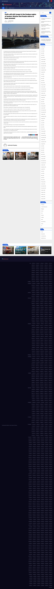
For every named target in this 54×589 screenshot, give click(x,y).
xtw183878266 (46, 510)
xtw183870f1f (50, 444)
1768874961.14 (41, 378)
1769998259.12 (46, 393)
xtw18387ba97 (42, 541)
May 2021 (42, 175)
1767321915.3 (46, 358)
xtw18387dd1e (38, 563)
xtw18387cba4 (42, 550)
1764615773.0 (46, 323)
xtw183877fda (34, 510)
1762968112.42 (41, 303)
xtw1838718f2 (50, 448)
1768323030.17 (46, 371)
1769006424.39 (41, 380)
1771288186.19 (33, 411)
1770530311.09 (33, 400)
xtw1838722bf (46, 453)
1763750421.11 (50, 312)
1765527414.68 (38, 336)
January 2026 (43, 61)
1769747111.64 (46, 389)
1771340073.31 (42, 411)
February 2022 (43, 156)
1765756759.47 (50, 338)
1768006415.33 (37, 367)
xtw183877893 (34, 506)
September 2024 (43, 95)
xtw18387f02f (30, 576)
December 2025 (43, 63)
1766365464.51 (33, 347)
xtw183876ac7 (46, 495)
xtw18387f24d (46, 576)
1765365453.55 (33, 334)
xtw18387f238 (42, 576)
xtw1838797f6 (42, 523)
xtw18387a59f (34, 530)
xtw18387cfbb (30, 554)
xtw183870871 (34, 442)
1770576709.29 (38, 400)
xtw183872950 (42, 457)
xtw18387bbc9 (50, 541)
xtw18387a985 (50, 532)
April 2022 (42, 152)
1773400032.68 (41, 433)
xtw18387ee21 (38, 574)
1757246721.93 (33, 263)
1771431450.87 (41, 413)
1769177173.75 (46, 382)
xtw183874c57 (38, 479)
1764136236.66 (41, 318)
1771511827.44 (37, 415)
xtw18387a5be (38, 530)
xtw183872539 (42, 455)
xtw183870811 (30, 442)
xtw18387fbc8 (50, 583)
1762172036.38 (33, 294)
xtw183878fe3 (46, 519)
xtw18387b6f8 (46, 539)
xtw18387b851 (30, 541)
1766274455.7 (46, 345)
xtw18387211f (30, 453)
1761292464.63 (33, 283)
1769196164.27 (50, 382)
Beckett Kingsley (13, 145)
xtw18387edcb (34, 574)
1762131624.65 (50, 292)
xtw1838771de (38, 501)
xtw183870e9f (46, 444)
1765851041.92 (46, 340)
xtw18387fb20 (38, 583)
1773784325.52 (33, 435)
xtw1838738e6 (42, 466)
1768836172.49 (37, 378)
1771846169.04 (37, 420)
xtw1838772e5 (50, 501)
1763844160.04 (46, 314)
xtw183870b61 (34, 444)
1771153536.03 (37, 409)
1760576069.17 (46, 274)
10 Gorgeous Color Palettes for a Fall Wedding (7, 250)
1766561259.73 (41, 349)
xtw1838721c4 (34, 453)
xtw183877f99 (50, 508)
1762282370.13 (50, 294)
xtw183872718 (30, 457)
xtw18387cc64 (30, 552)
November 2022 (43, 137)
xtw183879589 (38, 523)
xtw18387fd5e (42, 585)
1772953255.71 (46, 431)
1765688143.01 (41, 338)
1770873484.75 (50, 404)
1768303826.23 (41, 371)
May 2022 (42, 150)
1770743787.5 (46, 402)
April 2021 (42, 177)
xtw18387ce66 (42, 552)
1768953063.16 (33, 380)
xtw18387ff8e (50, 587)
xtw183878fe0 (42, 519)
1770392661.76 (33, 398)
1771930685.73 (50, 420)
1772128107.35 (46, 424)
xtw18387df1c (34, 565)
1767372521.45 (33, 360)
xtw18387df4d (38, 565)
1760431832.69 (41, 272)
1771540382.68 (42, 415)
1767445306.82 (41, 360)
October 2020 (43, 190)
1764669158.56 (33, 325)
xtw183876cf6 (46, 497)
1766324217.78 (50, 345)
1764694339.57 (37, 325)
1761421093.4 (50, 283)
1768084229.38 (50, 367)
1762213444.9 (41, 294)
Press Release (43, 221)
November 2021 (43, 162)
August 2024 (43, 97)
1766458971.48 (50, 347)
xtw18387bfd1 (50, 543)
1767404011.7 (37, 360)
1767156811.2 (42, 356)
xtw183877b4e (34, 508)
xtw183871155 (50, 446)
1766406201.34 (41, 347)
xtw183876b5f (30, 497)
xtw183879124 (38, 521)
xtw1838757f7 (38, 486)
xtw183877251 (42, 501)
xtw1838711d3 (34, 448)
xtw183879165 (42, 521)
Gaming (42, 215)
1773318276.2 (37, 433)
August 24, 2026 (44, 251)
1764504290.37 (29, 323)
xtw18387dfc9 (42, 565)
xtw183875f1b (34, 490)
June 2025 (42, 76)
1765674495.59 (37, 338)
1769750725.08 (50, 389)
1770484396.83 (46, 398)
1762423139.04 (50, 296)
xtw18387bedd (38, 543)
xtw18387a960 (46, 532)
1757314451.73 (37, 263)
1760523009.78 (37, 274)
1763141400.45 (46, 305)
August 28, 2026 (19, 251)
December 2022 (43, 135)
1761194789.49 (41, 281)
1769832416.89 (41, 391)
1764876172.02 (46, 327)
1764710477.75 (41, 325)
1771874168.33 (41, 420)
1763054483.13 (33, 305)
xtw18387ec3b (42, 572)
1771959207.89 (37, 422)
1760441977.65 (46, 272)
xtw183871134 (46, 446)
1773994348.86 (42, 435)
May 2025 (42, 78)
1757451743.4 (50, 263)
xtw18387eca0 (50, 572)
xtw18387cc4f (50, 550)
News (5, 12)
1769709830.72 (42, 389)
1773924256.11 (37, 435)
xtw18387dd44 (42, 563)
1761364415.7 (42, 283)
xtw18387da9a (30, 561)
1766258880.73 (42, 345)
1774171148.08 (50, 435)
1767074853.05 (29, 356)
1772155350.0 (50, 424)
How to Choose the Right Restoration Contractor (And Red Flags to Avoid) (46, 25)
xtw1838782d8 (50, 510)
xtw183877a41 (42, 506)
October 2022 (43, 139)
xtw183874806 (46, 475)
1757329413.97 (42, 263)
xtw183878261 (42, 510)
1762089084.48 (42, 292)
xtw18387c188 (42, 545)
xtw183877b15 (30, 508)
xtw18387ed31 (30, 574)
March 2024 (43, 103)
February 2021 (43, 181)
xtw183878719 (46, 512)
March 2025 (43, 82)
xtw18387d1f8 (50, 554)
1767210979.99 (50, 356)
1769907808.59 (50, 391)
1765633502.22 (33, 338)
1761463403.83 (37, 285)
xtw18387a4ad (50, 528)
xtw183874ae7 (34, 479)
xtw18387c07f (30, 545)
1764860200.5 (41, 327)
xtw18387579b (34, 486)
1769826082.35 (37, 391)
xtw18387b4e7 (34, 539)
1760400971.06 (37, 272)
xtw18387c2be (50, 545)
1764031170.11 (46, 316)
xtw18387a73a (50, 530)
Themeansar (15, 425)
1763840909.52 (41, 314)
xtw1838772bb (46, 501)
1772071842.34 (33, 424)
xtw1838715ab (46, 448)
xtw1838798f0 (50, 523)
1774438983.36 (34, 437)
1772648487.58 (37, 431)
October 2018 (43, 192)
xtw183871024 (34, 446)
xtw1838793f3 (30, 523)
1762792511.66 (37, 301)
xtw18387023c (50, 437)
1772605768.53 (33, 431)
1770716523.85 (38, 402)
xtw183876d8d (50, 497)
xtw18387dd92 (46, 563)
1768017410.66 (41, 367)
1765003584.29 (42, 329)
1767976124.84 (33, 367)
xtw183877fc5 (30, 510)
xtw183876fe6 (46, 499)
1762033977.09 (33, 292)
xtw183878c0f (34, 517)
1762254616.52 (46, 294)
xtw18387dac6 (34, 561)
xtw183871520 (42, 448)
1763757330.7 (33, 314)
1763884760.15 (50, 314)
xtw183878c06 (30, 517)
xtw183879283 (46, 521)
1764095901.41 (33, 318)
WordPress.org (43, 238)
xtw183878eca (30, 519)
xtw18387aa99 (30, 534)
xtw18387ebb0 (34, 572)
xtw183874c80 (42, 479)
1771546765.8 (46, 415)
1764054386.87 (50, 316)
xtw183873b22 (46, 468)
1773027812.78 (50, 431)
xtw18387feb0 (50, 585)
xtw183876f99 (42, 499)
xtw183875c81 (46, 488)
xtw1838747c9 (42, 475)
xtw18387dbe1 (30, 563)
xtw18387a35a (30, 528)
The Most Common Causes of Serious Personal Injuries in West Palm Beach (46, 32)
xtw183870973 (38, 442)
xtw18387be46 (34, 543)
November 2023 (43, 112)
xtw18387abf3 (38, 534)
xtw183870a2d (46, 442)
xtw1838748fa (38, 477)
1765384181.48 (37, 334)
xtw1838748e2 (34, 477)
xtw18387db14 (38, 561)
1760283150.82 (42, 270)
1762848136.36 (46, 301)
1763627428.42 (33, 312)
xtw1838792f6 (50, 521)
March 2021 (43, 179)
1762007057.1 (29, 292)
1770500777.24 (50, 398)
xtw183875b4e (34, 488)
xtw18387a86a (34, 532)
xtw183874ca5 (46, 479)
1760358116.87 (50, 270)
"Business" (42, 204)
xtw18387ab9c (34, 534)
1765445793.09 (46, 334)
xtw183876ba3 (34, 497)
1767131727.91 (38, 356)
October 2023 (43, 114)
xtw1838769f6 (42, 495)
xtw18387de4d (30, 565)
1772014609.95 (50, 422)
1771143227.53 (33, 409)
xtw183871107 (42, 446)
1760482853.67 (50, 272)
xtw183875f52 (38, 490)
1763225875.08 (37, 307)
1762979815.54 (46, 303)
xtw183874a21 (50, 477)
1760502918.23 (33, 274)
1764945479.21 (33, 329)
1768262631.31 (37, 371)
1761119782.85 (33, 281)
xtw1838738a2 (38, 466)
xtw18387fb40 (42, 583)
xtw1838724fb (38, 455)
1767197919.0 (46, 356)
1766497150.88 (33, 349)
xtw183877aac (50, 506)
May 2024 (42, 101)
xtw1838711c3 (30, 448)
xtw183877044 (50, 499)
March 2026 (43, 57)
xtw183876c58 (38, 497)
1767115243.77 (34, 356)
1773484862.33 (46, 433)
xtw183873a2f (42, 468)
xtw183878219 (38, 510)
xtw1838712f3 (38, 448)
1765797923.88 (38, 340)
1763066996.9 (37, 305)
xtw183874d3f (50, 479)
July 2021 (42, 171)
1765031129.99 (46, 329)
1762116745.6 (46, 292)
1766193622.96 (33, 345)
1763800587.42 (37, 314)
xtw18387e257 (50, 565)
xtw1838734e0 (30, 464)
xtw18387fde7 (46, 585)
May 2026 (42, 53)
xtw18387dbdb (50, 561)
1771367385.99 (50, 411)
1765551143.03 (42, 336)
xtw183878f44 (38, 519)
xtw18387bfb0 (46, 543)
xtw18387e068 (46, 565)
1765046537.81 (50, 329)
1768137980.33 (37, 369)
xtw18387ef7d (46, 574)
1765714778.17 (46, 338)
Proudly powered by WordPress (5, 425)
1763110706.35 (41, 305)
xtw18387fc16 (34, 585)
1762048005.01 (38, 292)
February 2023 (43, 131)
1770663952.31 (50, 400)
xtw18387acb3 (42, 534)
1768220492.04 (50, 369)
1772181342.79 (33, 426)
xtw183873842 (34, 466)
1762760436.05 (33, 301)
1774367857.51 (30, 437)
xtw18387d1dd (46, 554)
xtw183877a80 (46, 506)
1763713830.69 (46, 312)
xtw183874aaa (30, 479)
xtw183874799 (38, 475)
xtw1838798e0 (46, 523)
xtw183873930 (46, 466)
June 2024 (42, 99)
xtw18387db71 (46, 561)
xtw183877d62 (42, 508)
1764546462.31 (38, 323)
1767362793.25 (50, 358)
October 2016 (43, 196)
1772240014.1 (46, 426)
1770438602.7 (41, 398)
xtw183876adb (50, 495)
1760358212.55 (33, 272)
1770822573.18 (37, 404)
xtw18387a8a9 (38, 532)
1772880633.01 (41, 431)
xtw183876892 (34, 495)
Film (41, 213)
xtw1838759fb (46, 486)
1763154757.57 (50, 305)
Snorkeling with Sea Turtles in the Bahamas (20, 250)
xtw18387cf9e (50, 552)
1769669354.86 (33, 389)
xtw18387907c (50, 519)
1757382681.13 (46, 263)
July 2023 (42, 120)
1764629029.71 (50, 323)
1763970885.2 (37, 316)
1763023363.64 (50, 303)
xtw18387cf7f (46, 552)
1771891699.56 (46, 420)
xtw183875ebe (30, 490)
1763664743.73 (37, 312)
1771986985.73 (41, 422)
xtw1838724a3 (34, 455)
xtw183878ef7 (34, 519)
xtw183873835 (30, 466)
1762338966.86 (37, 296)
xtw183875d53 (50, 488)
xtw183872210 (38, 453)
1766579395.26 (46, 349)
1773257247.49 (33, 433)
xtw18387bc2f (30, 543)
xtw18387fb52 (46, 583)
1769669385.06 (37, 389)
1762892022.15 (33, 303)
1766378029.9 (37, 347)
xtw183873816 (50, 464)
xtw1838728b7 (34, 457)
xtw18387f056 (34, 576)
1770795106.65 (33, 404)
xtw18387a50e (30, 530)
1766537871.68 (37, 349)
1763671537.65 (42, 312)
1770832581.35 (41, 404)
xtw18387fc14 (30, 585)
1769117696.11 (37, 382)
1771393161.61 (33, 413)
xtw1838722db (50, 453)
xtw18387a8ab (42, 532)
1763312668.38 (50, 307)
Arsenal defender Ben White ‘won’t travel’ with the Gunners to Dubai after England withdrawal (29, 137)
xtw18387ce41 (38, 552)
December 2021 (43, 160)
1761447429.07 (33, 285)
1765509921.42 (33, 336)
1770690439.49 (33, 402)
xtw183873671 (42, 464)
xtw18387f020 (50, 574)
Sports (42, 223)
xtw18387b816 (50, 539)
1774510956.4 (38, 437)
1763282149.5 (46, 307)
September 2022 (43, 141)
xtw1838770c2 (30, 501)
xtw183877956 (38, 506)
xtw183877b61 (38, 508)
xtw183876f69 (34, 499)
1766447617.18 (46, 347)
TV (41, 225)
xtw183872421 (30, 455)
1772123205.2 (42, 424)
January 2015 (43, 198)
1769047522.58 (50, 380)
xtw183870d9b (42, 444)
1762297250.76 (33, 296)
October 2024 (43, 93)
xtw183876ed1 (30, 499)
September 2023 (43, 116)
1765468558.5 (50, 334)
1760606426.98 (50, 274)
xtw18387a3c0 (34, 528)
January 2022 (43, 158)
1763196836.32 (33, 307)
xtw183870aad (30, 444)
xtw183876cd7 (42, 497)
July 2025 (42, 74)
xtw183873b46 (50, 468)
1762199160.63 (37, 294)
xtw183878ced (38, 517)
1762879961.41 (50, 301)
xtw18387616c (46, 490)
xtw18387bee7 (42, 543)
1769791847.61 (33, 391)
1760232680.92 (33, 270)
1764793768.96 (33, 327)
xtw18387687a (30, 495)
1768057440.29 (46, 367)
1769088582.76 (33, 382)
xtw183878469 (34, 512)
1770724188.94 (42, 402)
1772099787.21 (38, 424)
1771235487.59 (46, 409)
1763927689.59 (33, 316)
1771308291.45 (37, 411)
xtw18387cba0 (38, 550)
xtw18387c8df (30, 550)
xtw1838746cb (30, 475)
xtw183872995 (46, 457)
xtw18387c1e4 (46, 545)
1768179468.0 (46, 369)
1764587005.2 (42, 323)
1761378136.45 (46, 283)
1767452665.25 (46, 360)
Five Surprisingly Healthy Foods (45, 40)
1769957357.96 (37, 393)
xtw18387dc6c (34, 563)
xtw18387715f (34, 501)
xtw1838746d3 (34, 475)
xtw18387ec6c (46, 572)
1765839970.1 (42, 340)
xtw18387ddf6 (50, 563)
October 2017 (43, 194)
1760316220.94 (46, 270)
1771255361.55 (50, 409)
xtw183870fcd (30, 446)
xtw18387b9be (38, 541)
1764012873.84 (42, 316)
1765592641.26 (46, 336)
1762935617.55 (37, 303)
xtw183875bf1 (42, 488)
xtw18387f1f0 (38, 576)
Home (30, 263)
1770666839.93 (29, 402)
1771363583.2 (46, 411)
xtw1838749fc (46, 477)
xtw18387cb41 (34, 550)
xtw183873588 (34, 464)
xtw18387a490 (42, 528)
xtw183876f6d (38, 499)
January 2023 (43, 133)
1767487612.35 (50, 360)
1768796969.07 (33, 378)
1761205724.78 (46, 281)
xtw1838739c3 (30, 468)
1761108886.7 (29, 281)
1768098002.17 (33, 369)
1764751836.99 (46, 325)
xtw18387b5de (38, 539)
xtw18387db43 (42, 561)
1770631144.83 (46, 400)
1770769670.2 (50, 402)
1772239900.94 (42, 426)
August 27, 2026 (31, 251)
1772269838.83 (50, 426)
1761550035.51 (50, 285)
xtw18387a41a (38, 528)
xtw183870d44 (38, 444)
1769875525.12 (46, 391)
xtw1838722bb (42, 453)
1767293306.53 (42, 358)
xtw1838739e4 (34, 468)
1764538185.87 (33, 323)
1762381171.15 (46, 296)
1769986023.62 (41, 393)
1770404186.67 (37, 398)
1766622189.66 (50, 349)
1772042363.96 (29, 424)
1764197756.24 (50, 318)
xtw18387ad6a (46, 534)
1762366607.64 (42, 296)
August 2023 (43, 118)
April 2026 (42, 55)
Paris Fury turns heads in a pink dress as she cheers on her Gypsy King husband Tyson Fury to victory (12, 138)
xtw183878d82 (42, 517)
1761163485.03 (37, 281)
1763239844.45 (42, 307)
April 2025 (42, 80)
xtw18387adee (50, 534)
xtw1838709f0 (42, 442)
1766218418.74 (37, 345)
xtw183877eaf (46, 508)
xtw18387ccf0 (34, 552)
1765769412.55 (33, 340)
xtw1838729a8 (50, 457)
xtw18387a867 (30, 532)
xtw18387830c (30, 512)
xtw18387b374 (30, 539)
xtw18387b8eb (34, 541)
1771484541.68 (33, 415)
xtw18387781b (30, 506)
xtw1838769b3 (38, 495)
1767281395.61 (37, 358)
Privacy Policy (42, 437)
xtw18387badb (46, 541)
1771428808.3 (37, 413)
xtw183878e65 (50, 517)
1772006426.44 (46, 422)
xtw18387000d (46, 437)
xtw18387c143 (38, 545)
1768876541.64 (46, 378)
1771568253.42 (50, 415)
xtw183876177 (50, 490)
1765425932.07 (42, 334)
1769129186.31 (41, 382)
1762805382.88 (41, 301)
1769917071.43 (33, 393)
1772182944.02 (37, 426)
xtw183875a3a (50, 486)
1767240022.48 (33, 358)
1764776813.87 (50, 325)
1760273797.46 (37, 270)
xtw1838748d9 (30, 477)
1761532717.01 (46, 285)
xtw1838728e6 (38, 457)
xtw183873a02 (38, 468)
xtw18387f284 (50, 576)
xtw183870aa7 (50, 442)
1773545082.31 (50, 433)
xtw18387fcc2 (38, 585)
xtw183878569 (38, 512)
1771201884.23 (41, 409)
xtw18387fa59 (30, 583)
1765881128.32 (50, 340)
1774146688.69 (46, 435)
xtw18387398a (50, 466)
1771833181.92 (33, 420)
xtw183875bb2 (38, 488)
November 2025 (43, 65)
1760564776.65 (41, 274)
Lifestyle (42, 217)
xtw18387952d (34, 523)
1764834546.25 (37, 327)
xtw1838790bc (34, 521)
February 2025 (43, 84)
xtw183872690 (50, 455)
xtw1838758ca (42, 486)
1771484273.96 (50, 413)
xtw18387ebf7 (38, 572)
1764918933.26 (50, 327)
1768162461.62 (42, 369)
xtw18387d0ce (42, 554)
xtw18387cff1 (34, 554)
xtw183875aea (30, 488)
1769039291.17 (46, 380)
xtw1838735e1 (38, 464)
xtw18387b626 (42, 539)
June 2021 (42, 173)
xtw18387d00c (38, 554)
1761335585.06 (38, 283)
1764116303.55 (37, 318)
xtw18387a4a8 (46, 528)
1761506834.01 (41, 285)
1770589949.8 (42, 400)
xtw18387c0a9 (34, 545)
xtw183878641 (42, 512)
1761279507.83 (29, 283)
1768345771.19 (50, 371)
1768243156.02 (33, 371)
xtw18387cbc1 (46, 550)
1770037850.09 (50, 393)
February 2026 (43, 59)
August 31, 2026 (6, 251)
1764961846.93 (37, 329)
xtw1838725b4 (46, 455)
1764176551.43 (46, 318)
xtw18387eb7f (30, 572)
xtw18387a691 (42, 530)
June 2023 (42, 122)
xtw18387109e (38, 446)
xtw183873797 (46, 464)
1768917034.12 (50, 378)
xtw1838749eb (42, 477)
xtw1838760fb (42, 490)
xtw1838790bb (30, 521)
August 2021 (43, 169)
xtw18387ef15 (42, 574)
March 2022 (43, 154)
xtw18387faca (34, 583)
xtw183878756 (50, 512)
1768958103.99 (37, 380)
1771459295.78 (46, 413)
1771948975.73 (33, 422)
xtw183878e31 (46, 517)
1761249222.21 (50, 281)
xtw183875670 (30, 486)
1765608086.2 (50, 336)
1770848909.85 (46, 404)
